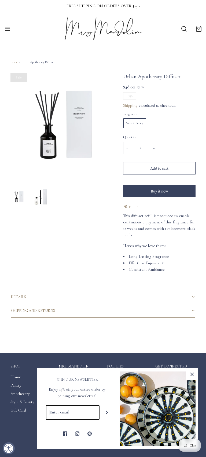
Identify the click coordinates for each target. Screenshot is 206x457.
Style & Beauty (22, 401)
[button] (18, 196)
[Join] (107, 412)
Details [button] (18, 297)
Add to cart (159, 168)
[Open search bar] (183, 29)
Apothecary (20, 393)
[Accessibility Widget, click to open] (9, 448)
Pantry (15, 385)
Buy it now (159, 191)
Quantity (129, 137)
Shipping (130, 105)
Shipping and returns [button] (33, 310)
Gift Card (18, 410)
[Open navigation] (7, 29)
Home (14, 62)
